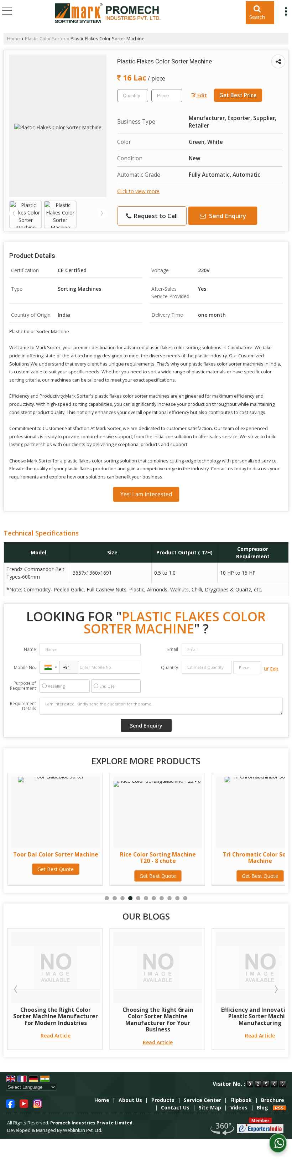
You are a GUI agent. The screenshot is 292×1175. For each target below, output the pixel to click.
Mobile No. (25, 667)
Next (101, 213)
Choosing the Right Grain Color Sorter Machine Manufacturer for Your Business (157, 1019)
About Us (130, 1100)
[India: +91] (49, 667)
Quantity (169, 667)
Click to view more (138, 191)
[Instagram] (37, 1103)
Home (13, 39)
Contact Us (175, 1107)
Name (30, 649)
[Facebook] (10, 1103)
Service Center (202, 1100)
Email (172, 649)
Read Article (56, 1035)
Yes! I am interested (146, 494)
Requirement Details (23, 706)
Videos (238, 1107)
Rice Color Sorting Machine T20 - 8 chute (158, 858)
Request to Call (155, 216)
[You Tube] (24, 1103)
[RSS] (279, 1107)
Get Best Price (238, 95)
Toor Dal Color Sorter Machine (55, 854)
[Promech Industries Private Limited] (108, 13)
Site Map (210, 1107)
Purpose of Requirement (23, 686)
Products (162, 1100)
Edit (201, 95)
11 (185, 898)
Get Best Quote (55, 869)
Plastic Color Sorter (45, 39)
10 (177, 898)
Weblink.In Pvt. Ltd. (82, 1130)
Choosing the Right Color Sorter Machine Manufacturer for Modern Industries (55, 1016)
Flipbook (241, 1100)
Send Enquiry (227, 216)
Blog (262, 1107)
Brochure (272, 1100)
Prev (14, 213)
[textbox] (166, 95)
